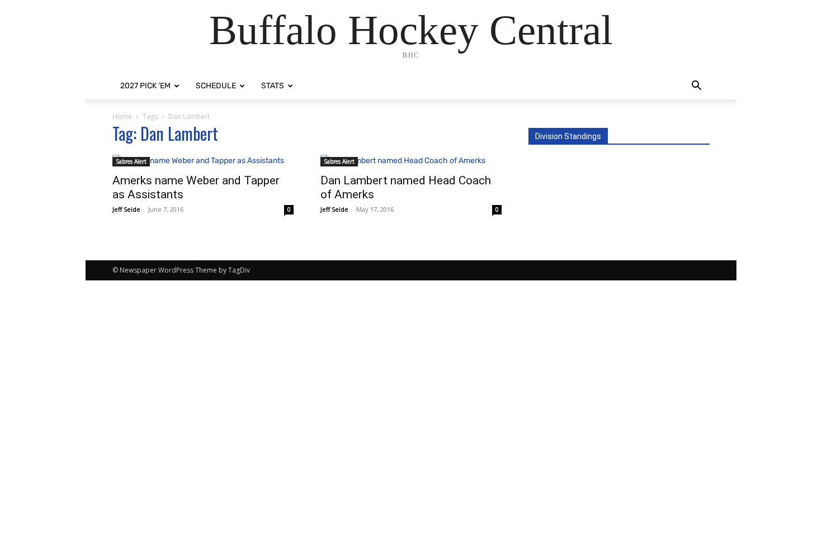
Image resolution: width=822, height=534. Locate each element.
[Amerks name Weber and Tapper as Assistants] (203, 160)
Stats (272, 85)
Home (122, 116)
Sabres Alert (131, 161)
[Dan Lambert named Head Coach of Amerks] (411, 160)
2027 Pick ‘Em (145, 85)
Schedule (216, 85)
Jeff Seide (126, 209)
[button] (696, 87)
